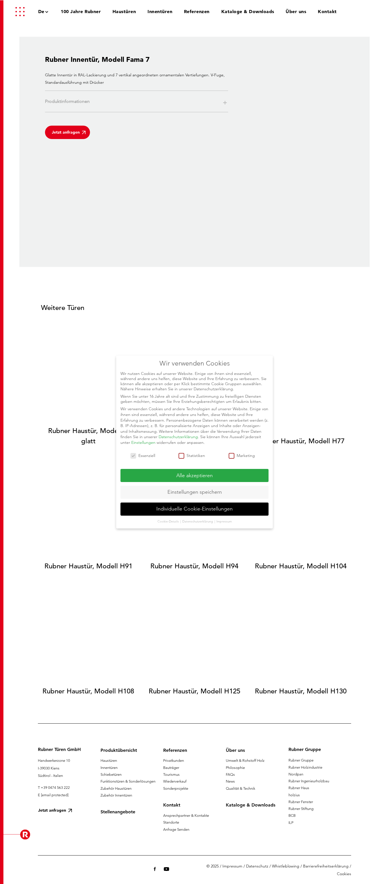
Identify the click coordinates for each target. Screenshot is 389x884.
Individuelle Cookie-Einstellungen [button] (194, 509)
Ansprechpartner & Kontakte (186, 815)
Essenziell (146, 455)
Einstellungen (143, 442)
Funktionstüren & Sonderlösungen (128, 781)
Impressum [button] (224, 521)
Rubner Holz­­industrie (305, 767)
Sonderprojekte (175, 788)
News (230, 781)
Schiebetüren (111, 774)
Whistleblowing (285, 866)
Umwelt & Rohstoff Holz (245, 760)
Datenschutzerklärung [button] (198, 521)
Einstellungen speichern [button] (194, 492)
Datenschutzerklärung (178, 436)
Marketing (246, 455)
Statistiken (196, 455)
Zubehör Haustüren (116, 788)
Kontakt (171, 805)
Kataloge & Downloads (250, 805)
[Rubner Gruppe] (354, 11)
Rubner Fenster (300, 802)
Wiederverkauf (175, 781)
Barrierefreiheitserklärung (326, 866)
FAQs (230, 774)
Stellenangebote (118, 811)
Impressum (232, 866)
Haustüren (109, 760)
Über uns (235, 750)
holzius (294, 795)
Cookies (344, 873)
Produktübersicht (119, 750)
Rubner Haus (298, 788)
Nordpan (295, 774)
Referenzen (175, 750)
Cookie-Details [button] (168, 521)
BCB (292, 815)
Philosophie (235, 767)
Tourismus (171, 774)
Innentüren (109, 767)
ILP (290, 822)
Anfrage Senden (176, 829)
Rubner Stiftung (301, 809)
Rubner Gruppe (301, 760)
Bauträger (171, 767)
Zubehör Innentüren (116, 795)
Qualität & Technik (240, 788)
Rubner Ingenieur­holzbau (308, 781)
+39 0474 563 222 (55, 787)
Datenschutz (257, 866)
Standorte (171, 822)
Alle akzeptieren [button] (194, 475)
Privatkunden (173, 760)
